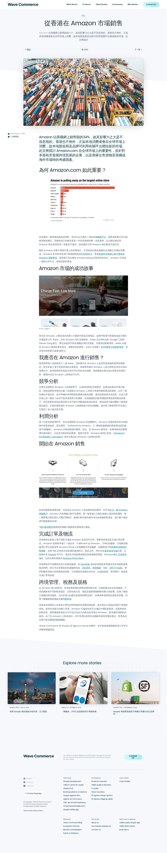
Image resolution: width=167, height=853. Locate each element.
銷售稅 (68, 599)
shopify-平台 (14, 707)
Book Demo (124, 829)
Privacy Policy (38, 811)
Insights (64, 707)
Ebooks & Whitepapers (72, 829)
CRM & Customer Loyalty (73, 785)
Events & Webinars (71, 833)
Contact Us (96, 829)
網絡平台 (101, 236)
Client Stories (101, 4)
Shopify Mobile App (71, 809)
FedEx (119, 567)
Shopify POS (68, 788)
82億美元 (87, 254)
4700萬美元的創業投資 (112, 347)
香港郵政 (96, 567)
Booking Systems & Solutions (75, 792)
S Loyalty (95, 788)
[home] (23, 4)
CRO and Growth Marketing (74, 802)
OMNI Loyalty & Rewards (101, 785)
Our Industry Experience (101, 826)
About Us (95, 822)
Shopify (52, 554)
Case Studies (124, 781)
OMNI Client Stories (127, 826)
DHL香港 (86, 567)
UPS (111, 567)
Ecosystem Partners (71, 826)
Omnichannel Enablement (74, 806)
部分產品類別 (46, 527)
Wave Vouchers (97, 792)
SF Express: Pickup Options (102, 795)
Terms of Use (27, 811)
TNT (105, 567)
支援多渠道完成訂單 (112, 550)
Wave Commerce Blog (72, 822)
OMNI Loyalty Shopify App (129, 822)
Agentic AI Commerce (72, 799)
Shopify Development (72, 781)
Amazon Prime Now (73, 558)
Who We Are (133, 4)
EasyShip (85, 564)
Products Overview (99, 781)
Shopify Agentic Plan (71, 795)
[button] (72, 4)
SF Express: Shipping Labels (102, 799)
